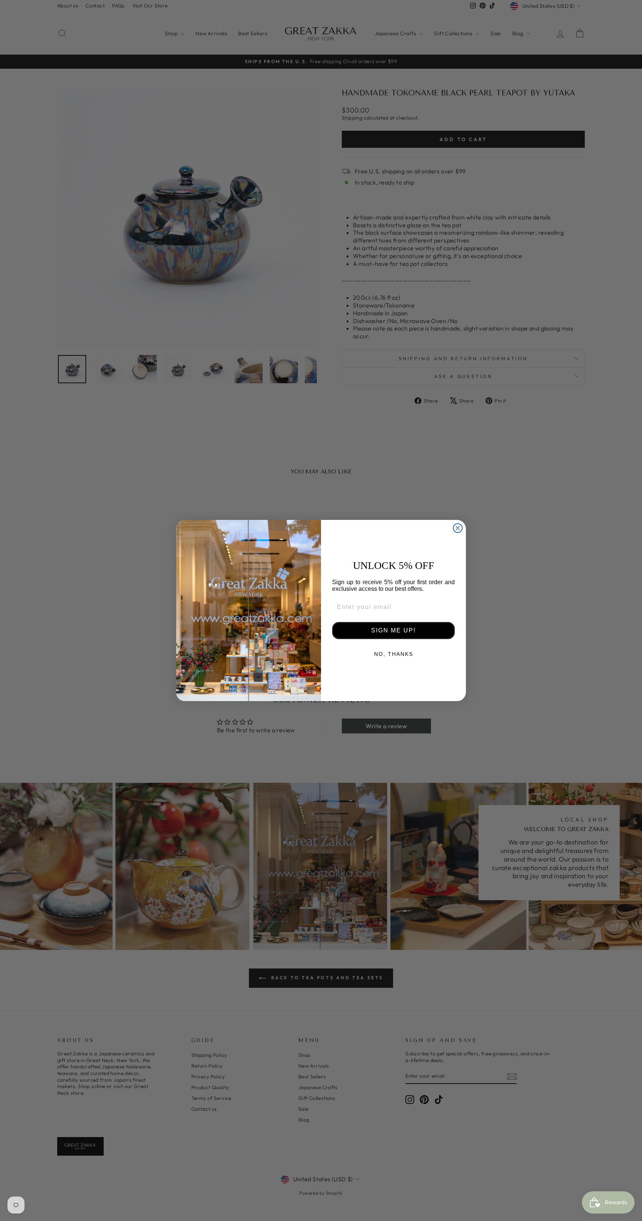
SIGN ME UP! (393, 630)
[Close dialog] (457, 528)
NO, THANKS (393, 654)
